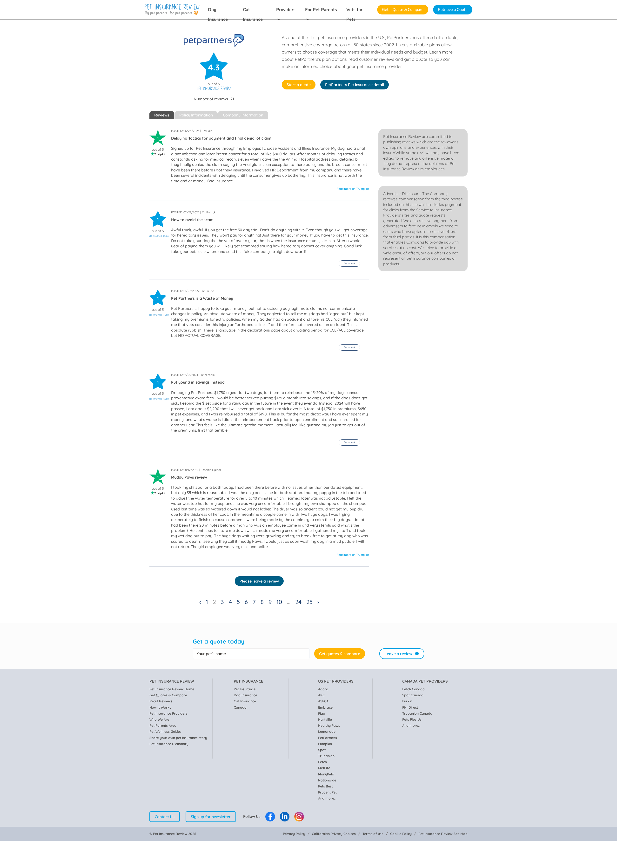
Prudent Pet (327, 792)
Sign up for (211, 816)
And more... (327, 798)
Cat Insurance (253, 10)
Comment (349, 263)
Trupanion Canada (417, 713)
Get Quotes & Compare (168, 695)
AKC (321, 695)
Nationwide (327, 780)
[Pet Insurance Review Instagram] (299, 816)
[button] (349, 264)
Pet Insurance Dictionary (168, 744)
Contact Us (164, 816)
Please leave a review (259, 581)
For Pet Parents (321, 10)
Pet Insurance (244, 689)
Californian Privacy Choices (334, 834)
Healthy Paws (329, 725)
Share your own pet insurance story (178, 738)
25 (309, 601)
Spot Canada (412, 695)
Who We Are (159, 719)
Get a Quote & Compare (402, 9)
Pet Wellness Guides (165, 731)
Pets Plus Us (412, 719)
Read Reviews (160, 701)
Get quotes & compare (339, 653)
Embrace (325, 707)
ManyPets (326, 774)
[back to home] (172, 9)
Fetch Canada (413, 689)
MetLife (324, 768)
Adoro (323, 689)
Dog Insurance (218, 10)
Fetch (322, 762)
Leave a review (398, 653)
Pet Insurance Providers (168, 713)
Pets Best (325, 786)
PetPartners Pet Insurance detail (354, 84)
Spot (322, 750)
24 (298, 601)
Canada (240, 707)
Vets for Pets (354, 10)
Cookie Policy (401, 834)
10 (279, 601)
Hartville (325, 719)
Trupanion (326, 756)
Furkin (407, 701)
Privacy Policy (294, 834)
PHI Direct (410, 707)
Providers (285, 10)
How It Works (160, 707)
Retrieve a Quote (453, 9)
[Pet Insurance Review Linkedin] (284, 816)
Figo (321, 713)
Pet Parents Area (162, 725)
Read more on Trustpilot (352, 188)
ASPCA (323, 701)
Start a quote (299, 84)
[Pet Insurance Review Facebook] (270, 816)
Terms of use (372, 834)
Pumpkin (325, 744)
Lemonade (326, 731)
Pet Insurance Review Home (171, 689)
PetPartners (327, 738)
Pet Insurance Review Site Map (443, 834)
